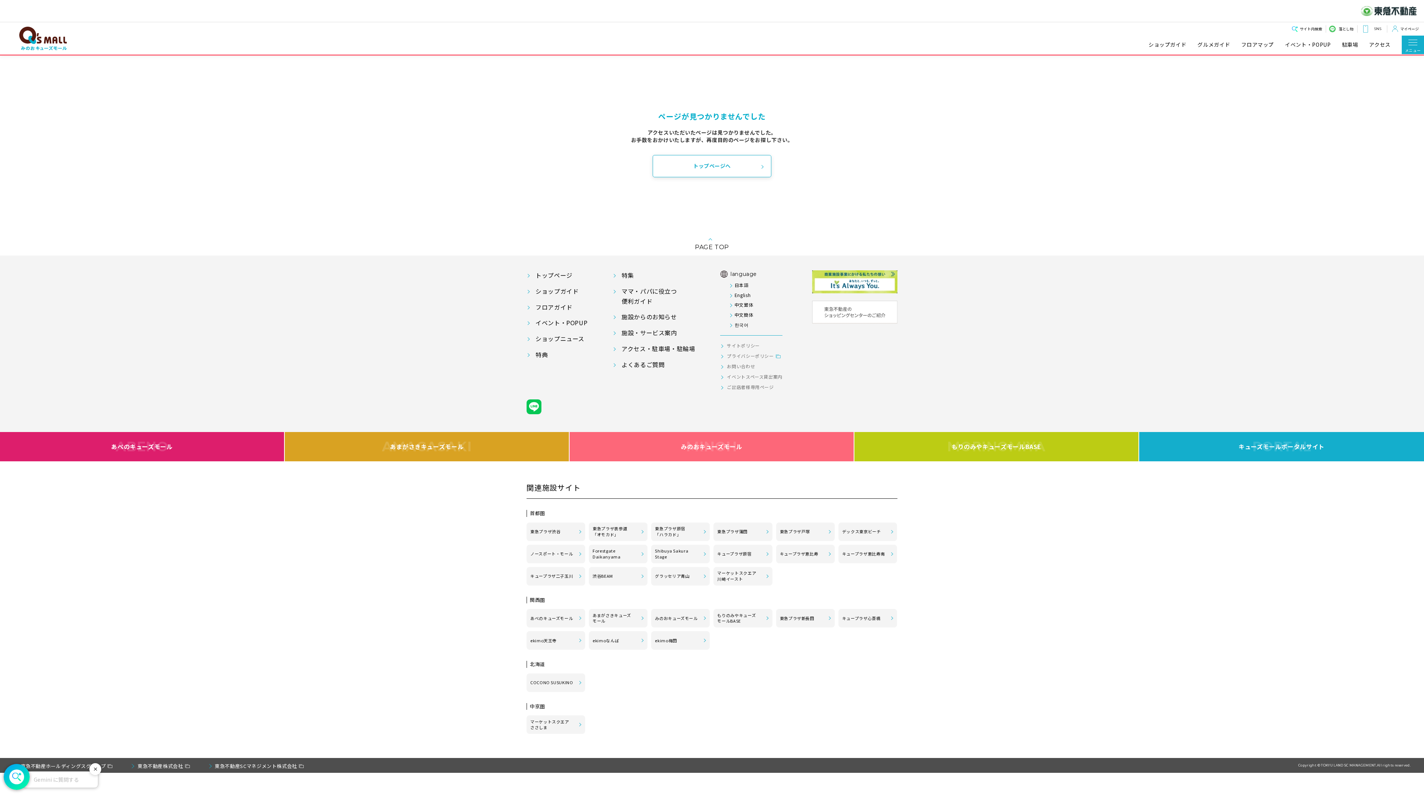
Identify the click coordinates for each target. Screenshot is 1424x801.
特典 (541, 354)
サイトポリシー (743, 345)
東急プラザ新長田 (797, 618)
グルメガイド (1213, 44)
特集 (628, 275)
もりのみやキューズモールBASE (996, 446)
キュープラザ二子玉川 (551, 576)
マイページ (1409, 29)
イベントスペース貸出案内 (754, 376)
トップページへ (712, 165)
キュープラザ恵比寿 (799, 554)
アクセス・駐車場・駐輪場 (658, 348)
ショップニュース (559, 338)
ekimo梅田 (666, 640)
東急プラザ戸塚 (795, 531)
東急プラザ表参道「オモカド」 (610, 531)
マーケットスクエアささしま (549, 725)
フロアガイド (554, 307)
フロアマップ (1257, 44)
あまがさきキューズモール (427, 446)
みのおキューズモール (711, 446)
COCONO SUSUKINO (551, 682)
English (743, 295)
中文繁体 (744, 304)
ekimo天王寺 (543, 640)
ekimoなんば (606, 640)
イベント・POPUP (1308, 44)
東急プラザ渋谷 (545, 531)
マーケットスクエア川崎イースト (736, 576)
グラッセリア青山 (672, 576)
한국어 (741, 325)
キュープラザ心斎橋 (861, 618)
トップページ (554, 275)
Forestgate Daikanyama (606, 554)
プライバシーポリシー (750, 356)
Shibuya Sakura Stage (671, 554)
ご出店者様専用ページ (750, 387)
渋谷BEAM (603, 576)
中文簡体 (744, 315)
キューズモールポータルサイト (1282, 446)
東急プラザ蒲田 (732, 531)
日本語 (741, 285)
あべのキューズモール (141, 446)
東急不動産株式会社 (160, 765)
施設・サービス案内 (649, 332)
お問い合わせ (741, 366)
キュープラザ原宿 (734, 554)
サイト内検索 (1311, 29)
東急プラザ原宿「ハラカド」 (670, 531)
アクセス (1380, 44)
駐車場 (1350, 44)
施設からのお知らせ (649, 316)
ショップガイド (1167, 44)
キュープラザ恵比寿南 (863, 554)
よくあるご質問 (643, 364)
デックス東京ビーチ (861, 531)
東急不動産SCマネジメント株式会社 (256, 765)
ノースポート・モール (551, 554)
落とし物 (1346, 29)
